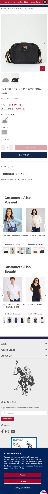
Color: (7, 115)
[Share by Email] (12, 167)
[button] (39, 199)
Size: (5, 128)
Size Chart (5, 139)
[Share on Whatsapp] (8, 167)
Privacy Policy (19, 468)
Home (3, 9)
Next (45, 43)
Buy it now (24, 155)
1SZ (4, 132)
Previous (3, 43)
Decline (23, 481)
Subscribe (7, 418)
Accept (22, 475)
